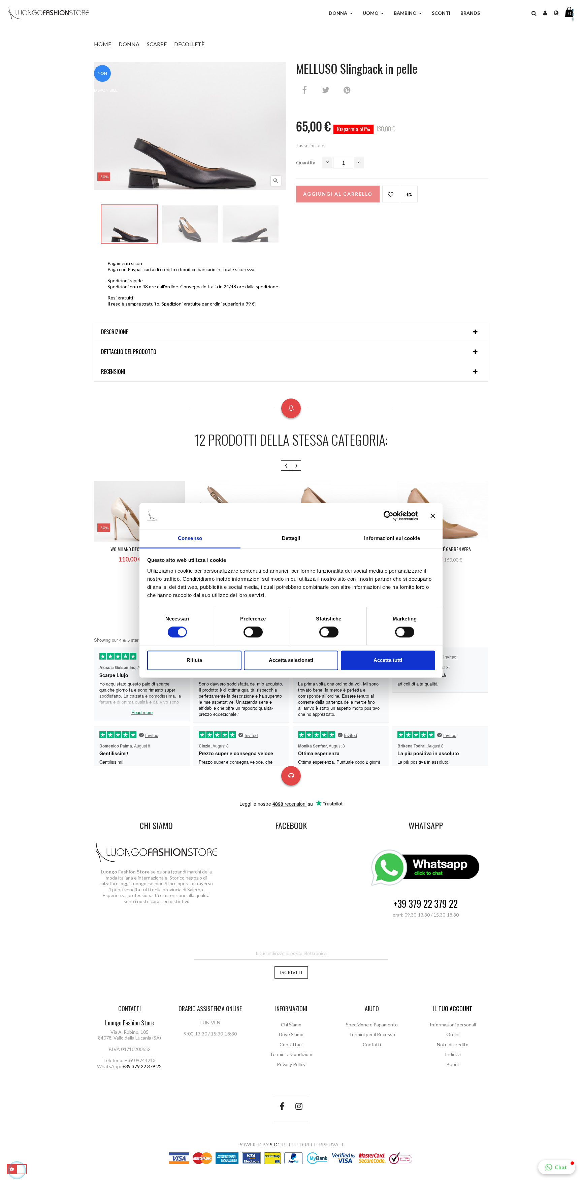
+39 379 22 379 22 (425, 904)
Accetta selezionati (291, 660)
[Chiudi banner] (432, 516)
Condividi (304, 90)
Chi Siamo (291, 1024)
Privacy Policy (291, 1064)
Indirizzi (453, 1054)
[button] (534, 13)
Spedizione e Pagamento (372, 1024)
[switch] (253, 632)
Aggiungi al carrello (338, 194)
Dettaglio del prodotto (128, 352)
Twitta (325, 90)
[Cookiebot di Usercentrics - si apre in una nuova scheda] (388, 516)
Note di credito (452, 1044)
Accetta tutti (388, 660)
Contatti (372, 1044)
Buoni (453, 1064)
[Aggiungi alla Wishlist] (390, 194)
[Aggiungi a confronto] (409, 194)
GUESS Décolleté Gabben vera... (442, 548)
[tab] (291, 332)
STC (274, 1144)
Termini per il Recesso (372, 1034)
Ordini (452, 1034)
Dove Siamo (291, 1034)
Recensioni (113, 372)
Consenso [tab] (190, 538)
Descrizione (114, 332)
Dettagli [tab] (291, 538)
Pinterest (346, 90)
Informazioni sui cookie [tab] (392, 538)
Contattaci (291, 1044)
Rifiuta (194, 660)
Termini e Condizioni (291, 1054)
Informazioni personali (453, 1024)
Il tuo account (452, 1008)
